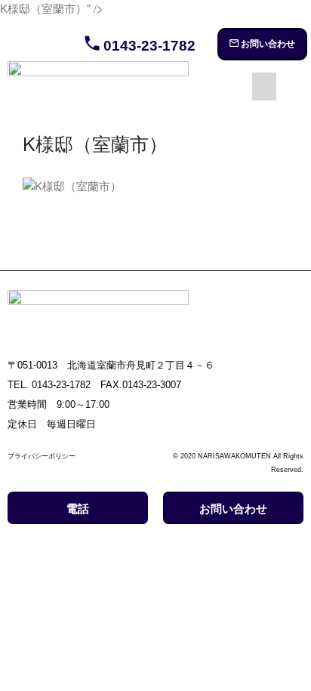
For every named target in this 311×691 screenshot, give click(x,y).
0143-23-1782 (148, 46)
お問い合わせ (267, 44)
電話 (77, 508)
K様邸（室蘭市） (95, 142)
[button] (264, 86)
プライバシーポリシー (41, 456)
